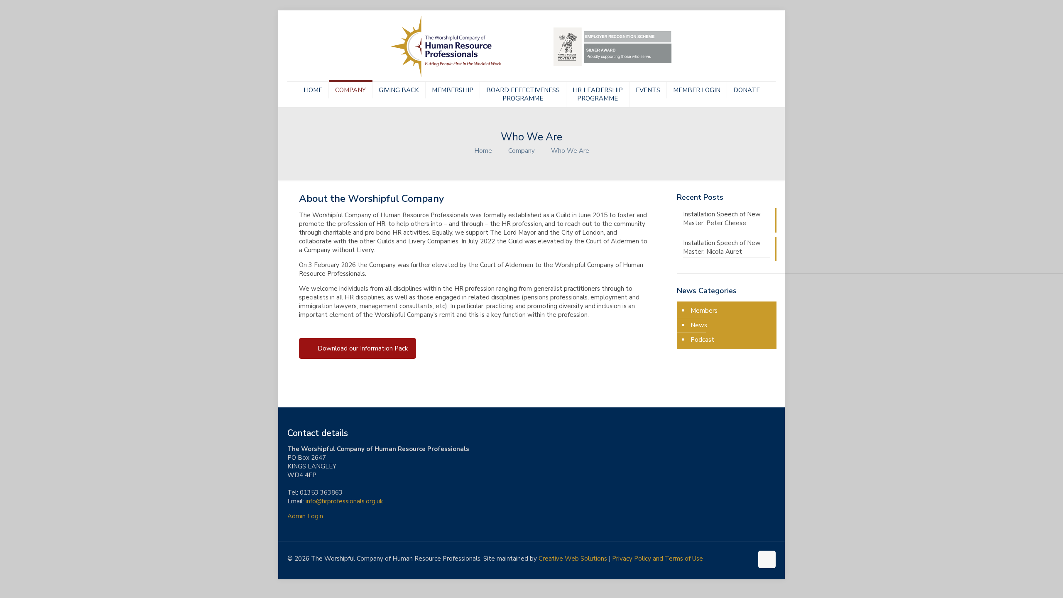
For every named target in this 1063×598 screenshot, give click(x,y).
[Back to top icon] (767, 559)
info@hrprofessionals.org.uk (344, 501)
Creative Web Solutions (573, 558)
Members (704, 310)
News (699, 325)
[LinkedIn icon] (747, 558)
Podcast (702, 340)
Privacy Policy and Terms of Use (657, 558)
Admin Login (305, 516)
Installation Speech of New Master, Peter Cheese (722, 218)
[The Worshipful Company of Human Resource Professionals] (531, 45)
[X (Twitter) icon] (738, 558)
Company (521, 151)
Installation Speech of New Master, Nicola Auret (722, 247)
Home (483, 151)
